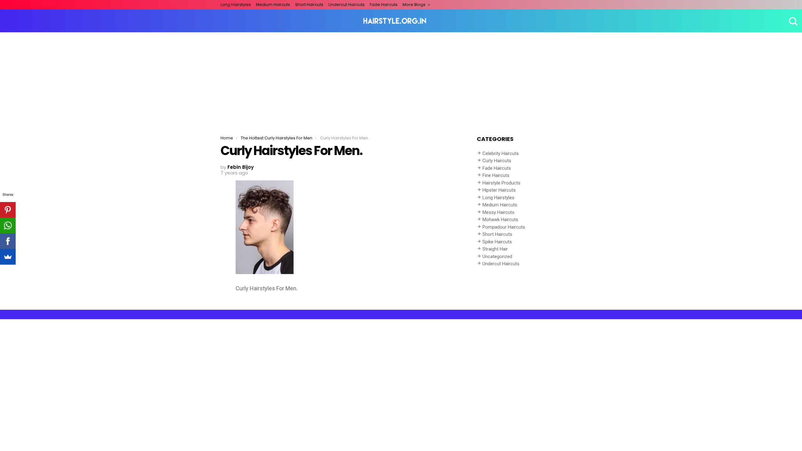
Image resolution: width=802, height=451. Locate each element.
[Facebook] (8, 241)
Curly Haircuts (496, 160)
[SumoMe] (8, 257)
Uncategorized (497, 256)
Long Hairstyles (236, 5)
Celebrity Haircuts (500, 153)
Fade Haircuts (384, 5)
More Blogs (414, 5)
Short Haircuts (309, 5)
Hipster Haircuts (499, 190)
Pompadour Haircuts (503, 227)
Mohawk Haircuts (500, 219)
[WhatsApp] (8, 225)
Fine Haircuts (495, 175)
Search (792, 21)
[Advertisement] (401, 79)
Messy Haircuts (498, 212)
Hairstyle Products (501, 183)
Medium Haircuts (273, 5)
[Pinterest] (8, 210)
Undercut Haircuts (346, 5)
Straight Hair (495, 249)
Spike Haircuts (497, 242)
